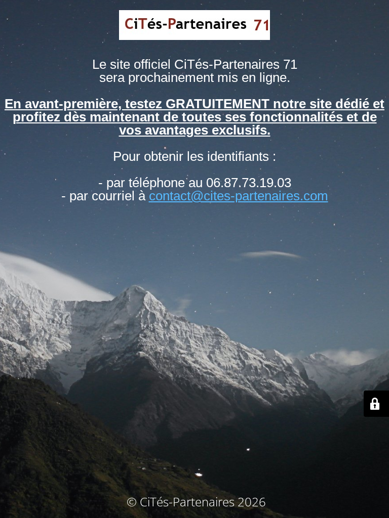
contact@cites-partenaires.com (238, 195)
